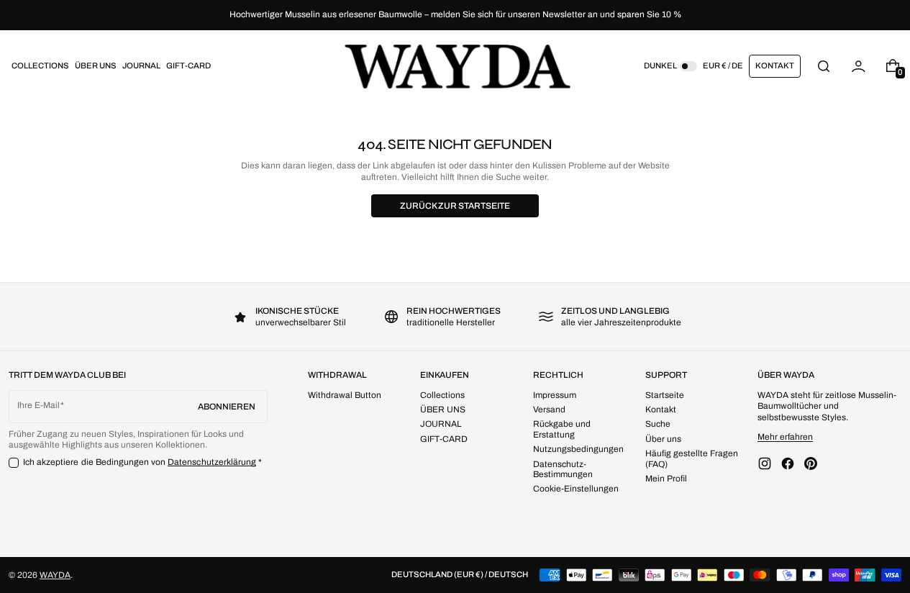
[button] (823, 65)
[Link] (455, 15)
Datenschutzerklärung (212, 462)
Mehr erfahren (785, 437)
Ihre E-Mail (38, 405)
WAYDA (55, 575)
